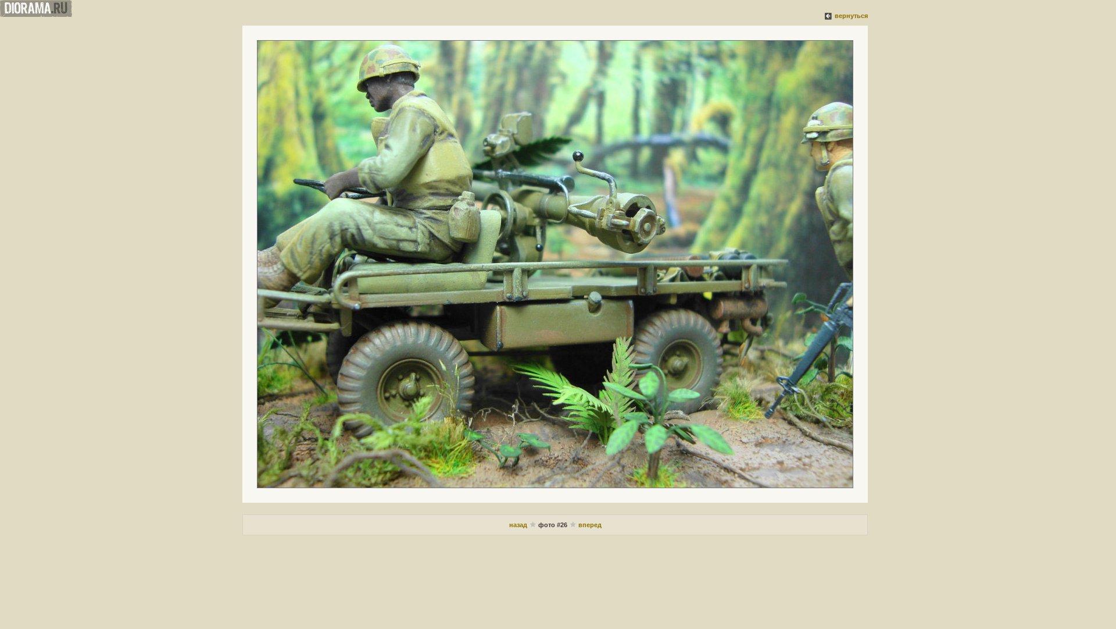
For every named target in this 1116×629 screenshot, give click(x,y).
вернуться (851, 15)
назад (519, 524)
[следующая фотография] (555, 264)
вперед (590, 524)
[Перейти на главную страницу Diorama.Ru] (36, 14)
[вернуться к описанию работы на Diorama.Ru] (829, 15)
